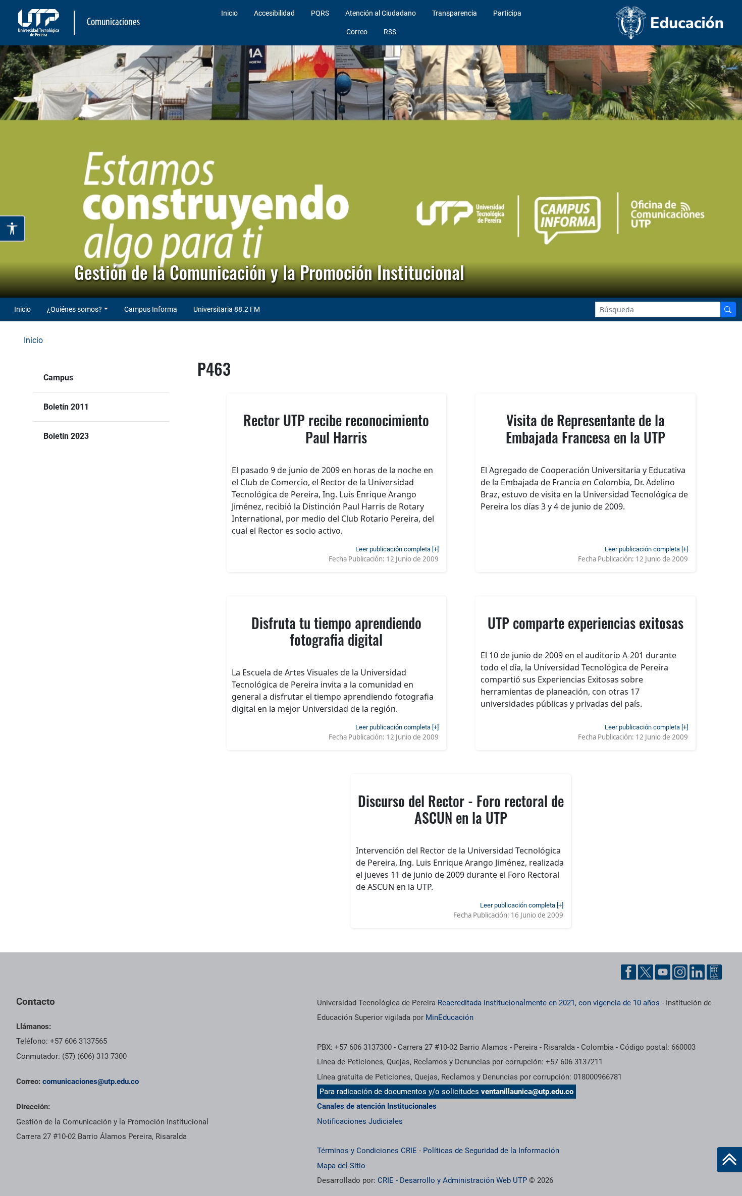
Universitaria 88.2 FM (226, 309)
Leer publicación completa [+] (397, 549)
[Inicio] (729, 1159)
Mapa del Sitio (341, 1165)
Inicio (229, 13)
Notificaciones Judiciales (360, 1121)
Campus (58, 377)
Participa (507, 13)
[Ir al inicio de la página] (729, 1160)
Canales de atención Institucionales (377, 1106)
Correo (356, 32)
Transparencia (454, 13)
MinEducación (449, 1017)
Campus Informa (150, 309)
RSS (390, 32)
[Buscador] (728, 309)
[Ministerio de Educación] (645, 23)
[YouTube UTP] (662, 972)
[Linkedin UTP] (697, 972)
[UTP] (40, 22)
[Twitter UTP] (645, 972)
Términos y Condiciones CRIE (367, 1150)
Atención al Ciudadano (380, 13)
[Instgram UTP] (679, 972)
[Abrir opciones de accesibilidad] (12, 228)
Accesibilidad (274, 13)
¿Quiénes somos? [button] (74, 309)
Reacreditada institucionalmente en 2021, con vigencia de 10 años (549, 1002)
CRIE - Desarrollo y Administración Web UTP (452, 1180)
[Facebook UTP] (628, 972)
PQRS (320, 13)
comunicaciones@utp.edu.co (90, 1081)
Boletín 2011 (66, 407)
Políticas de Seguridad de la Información (491, 1150)
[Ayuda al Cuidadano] (714, 972)
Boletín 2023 (66, 436)
